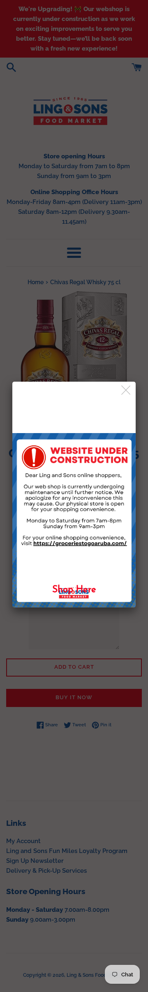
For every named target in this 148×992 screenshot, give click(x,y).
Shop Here (74, 590)
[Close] (126, 390)
